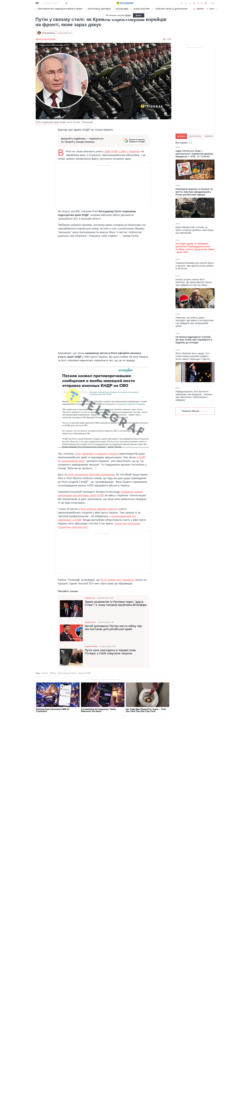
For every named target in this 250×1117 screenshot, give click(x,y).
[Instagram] (202, 3)
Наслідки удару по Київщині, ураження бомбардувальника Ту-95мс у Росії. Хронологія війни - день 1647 (195, 247)
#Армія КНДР (84, 673)
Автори (200, 9)
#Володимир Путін (67, 673)
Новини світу (90, 622)
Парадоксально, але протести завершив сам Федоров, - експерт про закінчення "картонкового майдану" (194, 395)
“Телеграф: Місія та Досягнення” (171, 9)
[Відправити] (66, 3)
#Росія (45, 673)
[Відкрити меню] (37, 3)
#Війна (53, 673)
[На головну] (125, 3)
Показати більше (190, 411)
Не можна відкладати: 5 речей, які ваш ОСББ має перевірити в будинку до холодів (194, 340)
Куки (127, 15)
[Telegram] (190, 3)
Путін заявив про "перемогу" (117, 579)
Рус (213, 3)
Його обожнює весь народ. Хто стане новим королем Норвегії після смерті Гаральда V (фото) (193, 356)
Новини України (91, 646)
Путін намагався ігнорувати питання (96, 453)
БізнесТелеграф (141, 9)
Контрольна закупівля (99, 9)
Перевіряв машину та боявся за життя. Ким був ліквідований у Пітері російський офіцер (194, 192)
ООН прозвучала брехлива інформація (91, 474)
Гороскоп (214, 9)
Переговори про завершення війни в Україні (60, 9)
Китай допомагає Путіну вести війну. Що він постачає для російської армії (113, 627)
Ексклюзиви (122, 9)
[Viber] (186, 3)
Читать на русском (45, 39)
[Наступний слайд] (216, 9)
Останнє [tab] (181, 136)
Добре (139, 15)
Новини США (90, 598)
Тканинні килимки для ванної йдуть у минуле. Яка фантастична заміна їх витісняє (195, 266)
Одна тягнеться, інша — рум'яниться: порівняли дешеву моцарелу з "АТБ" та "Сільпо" (194, 154)
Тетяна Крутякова (48, 33)
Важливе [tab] (209, 136)
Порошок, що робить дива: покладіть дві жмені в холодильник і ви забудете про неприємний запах (195, 321)
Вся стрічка (181, 143)
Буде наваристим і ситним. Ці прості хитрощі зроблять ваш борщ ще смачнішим (194, 230)
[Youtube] (194, 3)
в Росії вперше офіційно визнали (98, 508)
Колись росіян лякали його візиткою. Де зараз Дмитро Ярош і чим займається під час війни (194, 282)
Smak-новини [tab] (195, 136)
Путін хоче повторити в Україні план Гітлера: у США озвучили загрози (110, 652)
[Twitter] (198, 3)
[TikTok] (206, 3)
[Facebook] (182, 3)
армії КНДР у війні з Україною (122, 151)
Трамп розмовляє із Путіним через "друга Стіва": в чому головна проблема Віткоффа (115, 603)
